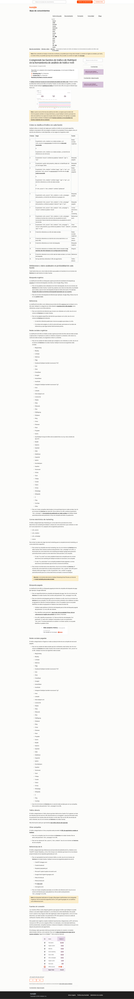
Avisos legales (72, 995)
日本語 (54, 22)
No (40, 980)
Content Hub (36, 75)
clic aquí (82, 55)
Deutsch (54, 20)
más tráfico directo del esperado (59, 822)
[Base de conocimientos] (33, 8)
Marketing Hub (37, 73)
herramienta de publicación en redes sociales (55, 513)
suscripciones (56, 70)
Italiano (54, 29)
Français (54, 26)
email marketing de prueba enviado (44, 579)
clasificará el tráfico (47, 85)
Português (55, 24)
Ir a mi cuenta (55, 50)
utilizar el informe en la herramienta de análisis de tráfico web (49, 81)
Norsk (54, 40)
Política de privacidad (83, 995)
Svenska (54, 33)
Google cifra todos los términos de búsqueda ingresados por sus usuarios (52, 291)
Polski (54, 31)
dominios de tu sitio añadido (64, 306)
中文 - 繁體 (55, 36)
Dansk (54, 38)
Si (32, 980)
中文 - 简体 (55, 45)
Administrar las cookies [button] (96, 995)
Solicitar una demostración (84, 1)
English (54, 47)
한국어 (54, 41)
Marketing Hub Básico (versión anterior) (41, 77)
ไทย (53, 43)
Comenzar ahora (99, 1)
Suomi (54, 34)
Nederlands (55, 27)
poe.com (39, 883)
